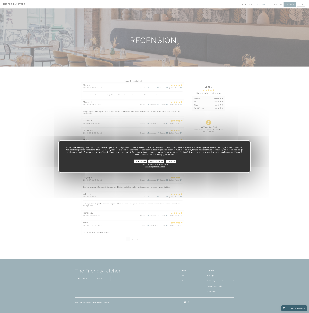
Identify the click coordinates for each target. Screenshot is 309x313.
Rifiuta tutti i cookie (156, 161)
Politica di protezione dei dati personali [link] (155, 164)
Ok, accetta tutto (140, 161)
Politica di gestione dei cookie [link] (155, 167)
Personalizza (171, 161)
